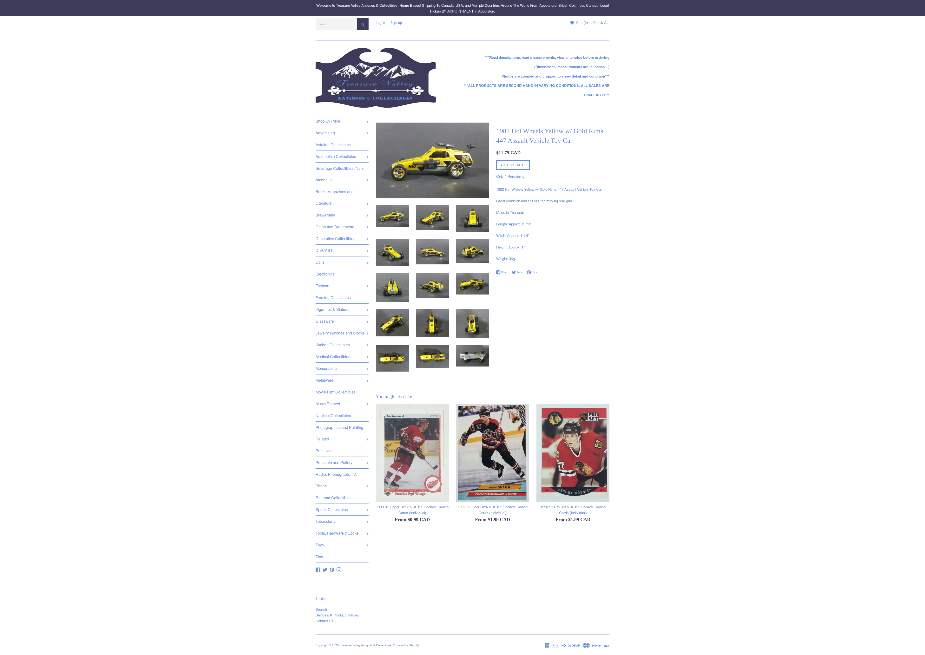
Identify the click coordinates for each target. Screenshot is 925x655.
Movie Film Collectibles (336, 392)
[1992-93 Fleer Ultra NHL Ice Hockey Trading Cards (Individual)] (492, 453)
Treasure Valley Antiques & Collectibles (365, 645)
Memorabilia (342, 368)
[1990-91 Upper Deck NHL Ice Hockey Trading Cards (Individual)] (412, 453)
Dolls (342, 262)
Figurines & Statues (342, 309)
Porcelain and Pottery (342, 462)
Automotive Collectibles (342, 156)
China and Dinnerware (342, 226)
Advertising (342, 133)
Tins (319, 556)
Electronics (325, 274)
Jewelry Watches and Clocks (342, 333)
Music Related (342, 403)
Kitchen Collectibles (342, 344)
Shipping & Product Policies (337, 614)
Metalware (342, 380)
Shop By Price (342, 121)
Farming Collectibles (333, 297)
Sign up (396, 22)
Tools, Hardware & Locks (342, 533)
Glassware (342, 321)
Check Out (601, 22)
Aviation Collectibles (333, 144)
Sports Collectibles (342, 509)
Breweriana (342, 215)
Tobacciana (342, 521)
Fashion (342, 285)
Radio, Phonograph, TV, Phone (342, 480)
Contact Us (324, 620)
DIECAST (342, 250)
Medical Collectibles (342, 356)
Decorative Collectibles (342, 238)
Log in (380, 22)
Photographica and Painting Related (342, 433)
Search (321, 609)
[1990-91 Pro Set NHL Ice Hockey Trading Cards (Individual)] (572, 453)
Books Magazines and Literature (342, 197)
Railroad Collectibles (333, 497)
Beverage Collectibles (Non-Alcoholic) (342, 174)
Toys (342, 545)
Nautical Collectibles (333, 415)
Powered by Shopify (406, 645)
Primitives (324, 450)
